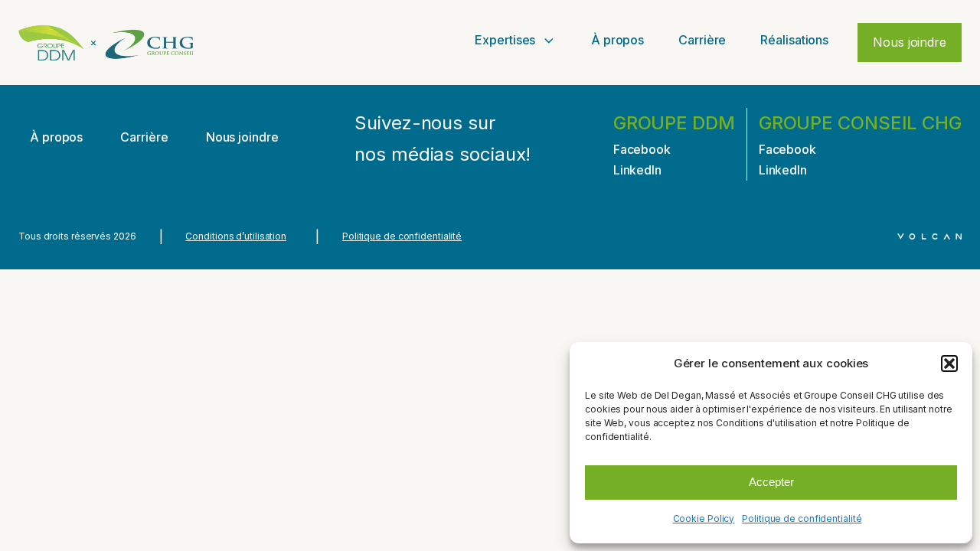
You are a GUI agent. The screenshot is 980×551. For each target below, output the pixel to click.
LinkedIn (637, 170)
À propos (617, 39)
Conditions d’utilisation (235, 236)
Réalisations (794, 39)
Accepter (771, 481)
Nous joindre (909, 42)
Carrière (702, 39)
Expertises (505, 39)
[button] (949, 363)
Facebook (642, 149)
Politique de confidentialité (801, 518)
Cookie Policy (704, 518)
